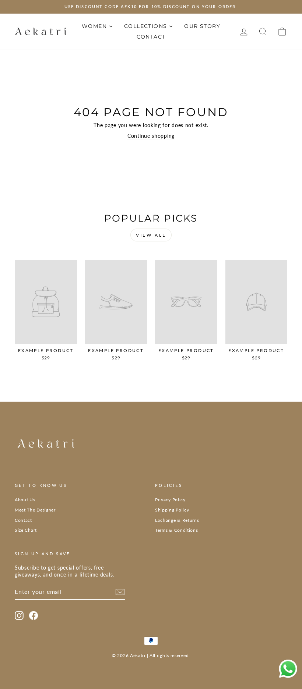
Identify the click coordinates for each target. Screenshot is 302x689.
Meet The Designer (35, 510)
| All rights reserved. (168, 655)
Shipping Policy (172, 510)
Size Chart (26, 530)
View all (151, 235)
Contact (23, 520)
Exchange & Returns (177, 520)
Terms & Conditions (176, 530)
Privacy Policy (170, 499)
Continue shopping (151, 136)
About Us (25, 499)
